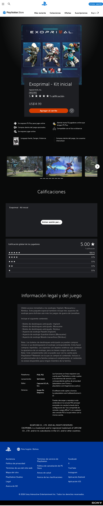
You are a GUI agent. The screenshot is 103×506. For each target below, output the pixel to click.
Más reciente (40, 13)
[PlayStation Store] (14, 12)
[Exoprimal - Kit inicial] (25, 166)
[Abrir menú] (3, 4)
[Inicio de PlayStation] (44, 4)
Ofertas (68, 13)
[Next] (97, 166)
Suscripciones (81, 13)
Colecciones (55, 13)
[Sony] (97, 504)
